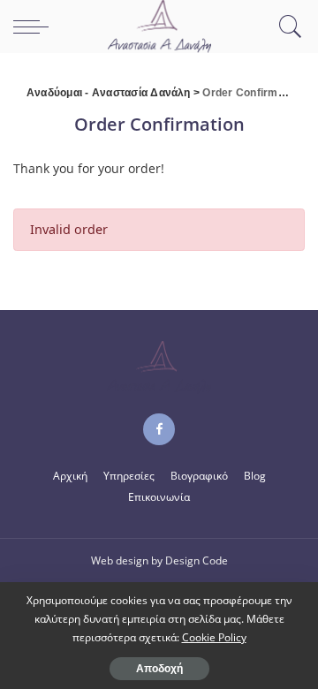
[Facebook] (159, 429)
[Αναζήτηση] (286, 26)
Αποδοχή (159, 668)
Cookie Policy (214, 637)
